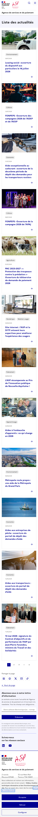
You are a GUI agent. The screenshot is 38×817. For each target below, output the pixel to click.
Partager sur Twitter (16, 678)
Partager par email (21, 678)
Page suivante (24, 664)
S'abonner (19, 717)
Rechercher (29, 3)
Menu (35, 3)
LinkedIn (3, 745)
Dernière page (29, 664)
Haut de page (9, 685)
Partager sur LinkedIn (4, 678)
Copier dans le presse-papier (27, 678)
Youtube (10, 745)
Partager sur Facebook (10, 678)
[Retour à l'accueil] (20, 760)
